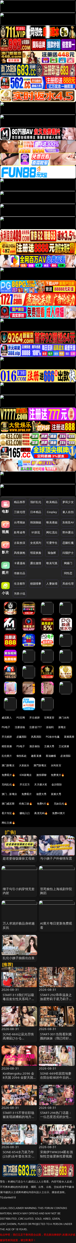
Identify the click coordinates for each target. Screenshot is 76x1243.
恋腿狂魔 (68, 543)
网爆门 (68, 563)
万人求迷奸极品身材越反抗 (19, 925)
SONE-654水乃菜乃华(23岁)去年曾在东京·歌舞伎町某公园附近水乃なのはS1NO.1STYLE (19, 1158)
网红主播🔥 (8, 822)
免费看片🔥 (8, 775)
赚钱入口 (25, 813)
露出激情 (35, 563)
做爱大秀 (41, 794)
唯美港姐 (51, 522)
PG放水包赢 (53, 736)
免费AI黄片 (58, 813)
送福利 (50, 727)
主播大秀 (49, 746)
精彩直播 (7, 746)
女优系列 (35, 543)
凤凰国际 (36, 736)
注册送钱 (20, 727)
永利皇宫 (56, 765)
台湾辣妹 (19, 522)
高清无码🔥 (41, 813)
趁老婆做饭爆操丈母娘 (19, 858)
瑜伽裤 (52, 553)
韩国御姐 (35, 522)
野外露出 (68, 532)
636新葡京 (26, 775)
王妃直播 (64, 746)
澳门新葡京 (8, 765)
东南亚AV (68, 522)
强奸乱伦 (35, 502)
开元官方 (25, 784)
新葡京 (62, 727)
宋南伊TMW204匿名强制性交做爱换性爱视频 (56, 1154)
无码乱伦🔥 (8, 784)
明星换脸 (35, 553)
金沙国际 (57, 784)
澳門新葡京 (40, 765)
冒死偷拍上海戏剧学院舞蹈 (56, 891)
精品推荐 (19, 502)
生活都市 (19, 583)
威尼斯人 (7, 717)
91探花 (35, 532)
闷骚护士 (68, 553)
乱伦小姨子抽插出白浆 (19, 958)
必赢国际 (21, 736)
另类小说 (19, 593)
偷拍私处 (21, 756)
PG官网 (20, 717)
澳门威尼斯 (8, 803)
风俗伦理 (68, 583)
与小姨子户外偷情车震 (56, 858)
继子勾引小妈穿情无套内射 (19, 891)
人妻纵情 (51, 583)
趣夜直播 (36, 756)
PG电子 (6, 727)
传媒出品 (19, 573)
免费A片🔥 (43, 803)
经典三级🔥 (26, 803)
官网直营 (49, 717)
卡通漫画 (19, 563)
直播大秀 (56, 794)
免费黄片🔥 (57, 775)
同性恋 (68, 573)
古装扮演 (19, 543)
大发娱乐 (24, 765)
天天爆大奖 (40, 784)
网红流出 (51, 532)
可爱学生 (51, 543)
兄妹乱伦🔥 (60, 803)
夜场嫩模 (51, 756)
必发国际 (65, 756)
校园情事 (35, 583)
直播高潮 (69, 736)
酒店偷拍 (34, 746)
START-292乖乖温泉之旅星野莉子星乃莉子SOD (56, 999)
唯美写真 (51, 563)
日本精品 (35, 512)
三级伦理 (19, 512)
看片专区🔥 (8, 813)
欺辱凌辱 (19, 532)
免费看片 (27, 794)
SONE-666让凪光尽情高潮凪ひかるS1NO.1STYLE (18, 1038)
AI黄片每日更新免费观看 (56, 925)
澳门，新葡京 (9, 794)
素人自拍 (68, 512)
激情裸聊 (41, 775)
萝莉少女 (68, 502)
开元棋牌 (34, 717)
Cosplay (52, 512)
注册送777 (35, 727)
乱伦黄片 (7, 756)
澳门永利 (64, 717)
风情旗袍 (19, 553)
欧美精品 (51, 502)
